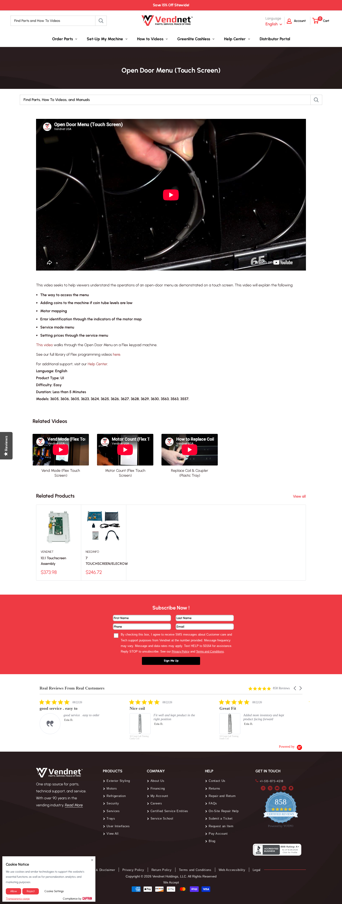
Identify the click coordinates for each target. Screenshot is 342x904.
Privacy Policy (133, 870)
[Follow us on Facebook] (263, 787)
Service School (162, 818)
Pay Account (218, 833)
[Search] (101, 21)
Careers (156, 803)
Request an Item (221, 826)
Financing (158, 788)
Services (113, 811)
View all (300, 496)
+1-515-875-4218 (271, 781)
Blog (212, 841)
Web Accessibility (232, 870)
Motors (112, 788)
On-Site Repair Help (223, 811)
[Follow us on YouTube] (277, 787)
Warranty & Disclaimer (98, 870)
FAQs (213, 803)
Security (113, 803)
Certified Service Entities (169, 811)
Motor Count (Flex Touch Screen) (125, 473)
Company (156, 771)
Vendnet (47, 551)
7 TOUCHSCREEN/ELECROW (103, 561)
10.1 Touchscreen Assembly (53, 561)
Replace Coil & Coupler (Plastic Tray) (189, 473)
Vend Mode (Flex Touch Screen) (60, 473)
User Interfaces (118, 826)
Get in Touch (267, 771)
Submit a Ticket (221, 818)
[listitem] (74, 716)
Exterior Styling (118, 781)
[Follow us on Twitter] (270, 787)
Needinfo (92, 551)
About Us (157, 781)
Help (209, 771)
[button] (295, 688)
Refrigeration (116, 796)
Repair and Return (222, 796)
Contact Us (217, 781)
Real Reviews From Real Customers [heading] (72, 688)
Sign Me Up (171, 660)
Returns (214, 788)
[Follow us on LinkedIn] (284, 787)
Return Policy (161, 870)
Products (112, 771)
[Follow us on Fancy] (291, 787)
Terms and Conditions (195, 870)
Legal (257, 870)
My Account (159, 796)
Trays (111, 818)
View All (113, 833)
